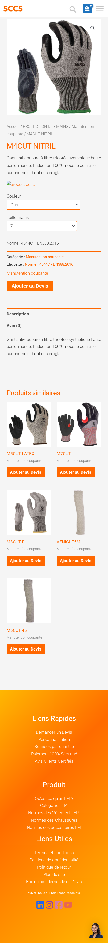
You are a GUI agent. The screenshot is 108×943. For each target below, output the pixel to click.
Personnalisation (54, 739)
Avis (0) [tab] (14, 325)
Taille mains (18, 217)
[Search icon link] (73, 10)
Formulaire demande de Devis (54, 881)
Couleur (14, 196)
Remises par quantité (54, 746)
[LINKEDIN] (40, 905)
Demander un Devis (54, 732)
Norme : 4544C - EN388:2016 (49, 264)
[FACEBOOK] (59, 905)
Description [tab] (18, 313)
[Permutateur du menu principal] (99, 8)
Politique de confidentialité (54, 859)
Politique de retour (54, 867)
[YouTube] (68, 905)
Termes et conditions (54, 852)
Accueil (13, 126)
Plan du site (54, 874)
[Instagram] (49, 905)
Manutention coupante (45, 257)
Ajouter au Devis (30, 286)
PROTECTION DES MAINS (45, 126)
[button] (92, 28)
